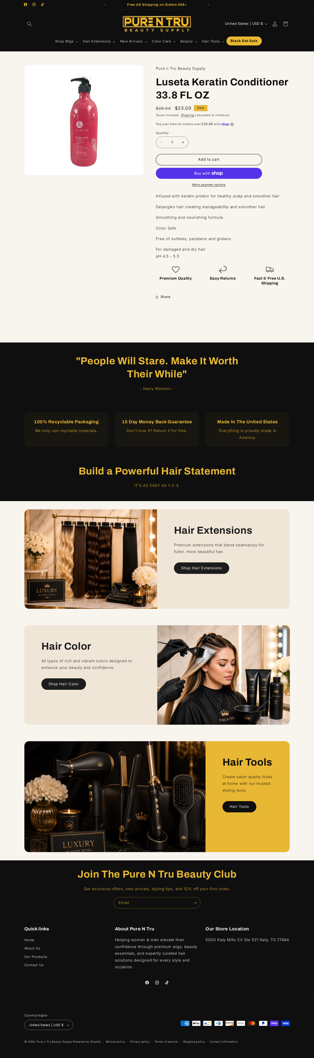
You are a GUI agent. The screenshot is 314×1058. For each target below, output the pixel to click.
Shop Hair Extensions (201, 568)
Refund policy (115, 1041)
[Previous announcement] (105, 4)
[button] (29, 24)
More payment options (209, 184)
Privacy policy (140, 1041)
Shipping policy (194, 1041)
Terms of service (166, 1041)
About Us (32, 948)
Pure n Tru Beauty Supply (55, 1041)
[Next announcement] (209, 4)
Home (29, 940)
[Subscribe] (195, 902)
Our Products (36, 957)
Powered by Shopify (87, 1041)
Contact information (224, 1041)
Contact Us (34, 965)
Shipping (187, 115)
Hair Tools (239, 806)
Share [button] (165, 297)
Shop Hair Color (64, 684)
